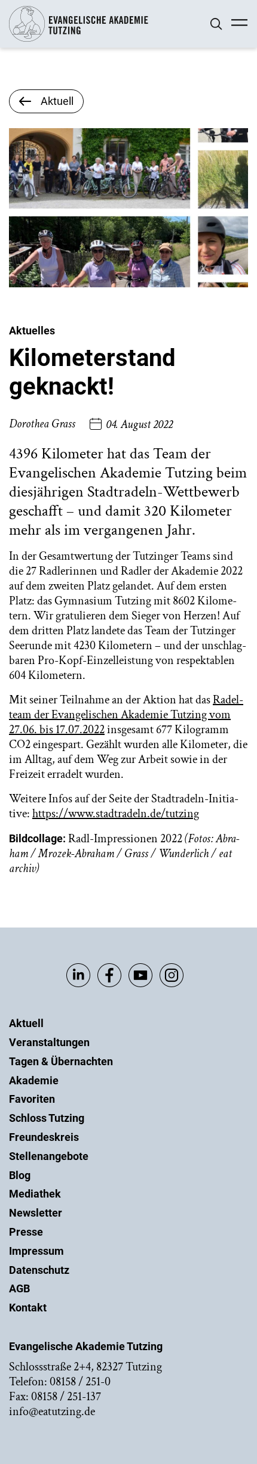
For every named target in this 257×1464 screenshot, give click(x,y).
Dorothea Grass (42, 424)
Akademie (34, 1080)
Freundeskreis (44, 1137)
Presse (26, 1232)
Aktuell (26, 1023)
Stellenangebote (48, 1156)
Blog (19, 1175)
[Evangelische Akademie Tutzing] (78, 39)
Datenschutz (39, 1270)
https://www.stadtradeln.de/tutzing (115, 813)
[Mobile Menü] (239, 24)
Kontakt (28, 1307)
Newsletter (35, 1212)
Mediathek (35, 1193)
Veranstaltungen (49, 1042)
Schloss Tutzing (46, 1118)
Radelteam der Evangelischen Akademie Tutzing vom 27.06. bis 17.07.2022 (126, 714)
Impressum (36, 1251)
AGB (19, 1288)
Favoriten (32, 1099)
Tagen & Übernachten (61, 1061)
